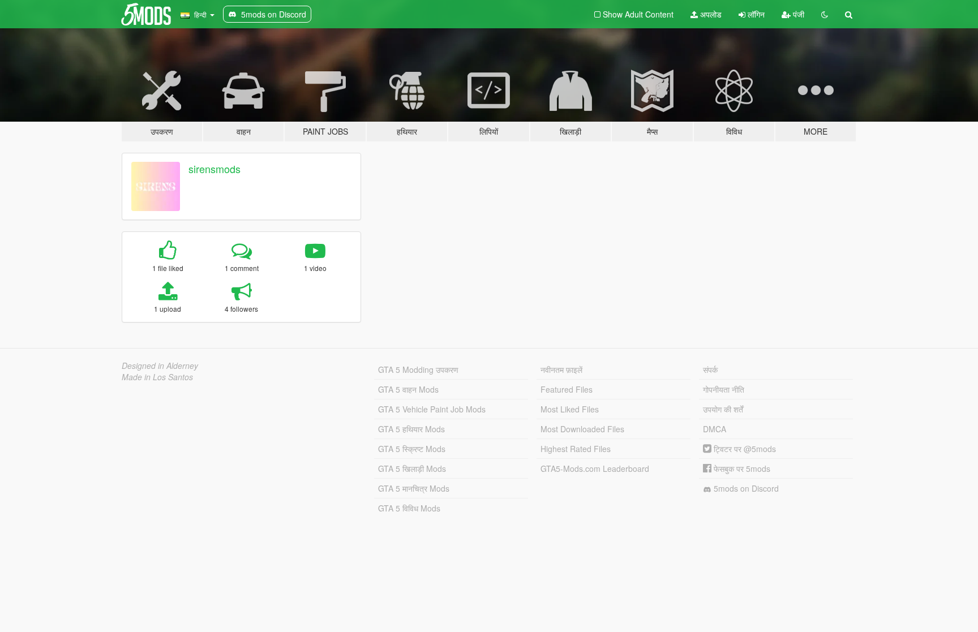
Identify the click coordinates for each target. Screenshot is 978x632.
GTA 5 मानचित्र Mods (413, 488)
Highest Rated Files (576, 448)
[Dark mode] (825, 14)
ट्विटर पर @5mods (743, 448)
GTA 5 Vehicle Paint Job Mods (432, 409)
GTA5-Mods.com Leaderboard (595, 468)
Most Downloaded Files (582, 429)
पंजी (797, 14)
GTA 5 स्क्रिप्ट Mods (411, 448)
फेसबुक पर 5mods (740, 468)
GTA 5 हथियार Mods (411, 429)
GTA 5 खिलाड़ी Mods (412, 468)
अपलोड (710, 14)
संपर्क (710, 369)
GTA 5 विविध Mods (409, 508)
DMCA (714, 429)
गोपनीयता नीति (723, 389)
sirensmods (214, 168)
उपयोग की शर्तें (723, 409)
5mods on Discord (745, 488)
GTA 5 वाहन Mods (408, 389)
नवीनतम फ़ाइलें (561, 369)
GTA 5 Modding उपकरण (418, 369)
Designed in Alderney (160, 365)
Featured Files (567, 389)
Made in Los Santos (157, 376)
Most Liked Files (570, 409)
